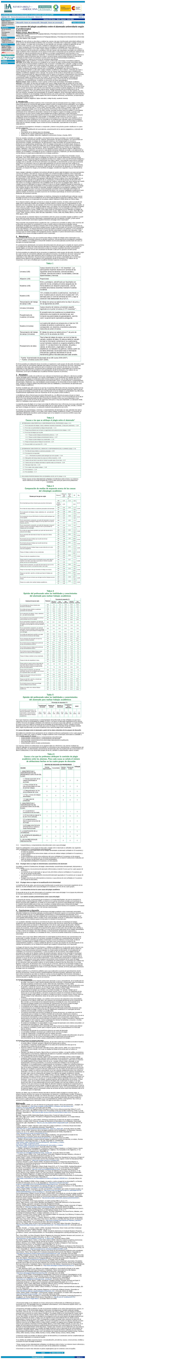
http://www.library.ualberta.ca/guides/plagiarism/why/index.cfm (35, 1291)
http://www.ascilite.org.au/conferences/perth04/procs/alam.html (51, 1112)
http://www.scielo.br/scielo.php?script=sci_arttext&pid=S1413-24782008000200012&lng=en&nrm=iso (42, 1183)
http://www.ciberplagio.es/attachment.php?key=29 (32, 1273)
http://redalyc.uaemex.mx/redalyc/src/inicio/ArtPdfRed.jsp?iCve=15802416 (39, 1187)
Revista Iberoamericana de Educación (22, 17)
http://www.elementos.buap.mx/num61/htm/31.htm (32, 1133)
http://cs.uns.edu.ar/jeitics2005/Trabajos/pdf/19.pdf (52, 1122)
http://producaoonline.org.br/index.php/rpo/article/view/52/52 (60, 1198)
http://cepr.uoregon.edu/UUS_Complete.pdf (45, 1160)
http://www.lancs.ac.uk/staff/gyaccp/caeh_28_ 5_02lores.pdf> (35, 1238)
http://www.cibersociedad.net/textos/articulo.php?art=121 (34, 1137)
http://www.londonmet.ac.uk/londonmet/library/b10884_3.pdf (49, 1249)
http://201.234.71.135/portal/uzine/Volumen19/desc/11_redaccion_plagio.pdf (39, 1128)
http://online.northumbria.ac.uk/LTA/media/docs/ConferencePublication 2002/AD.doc (42, 1178)
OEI (8, 17)
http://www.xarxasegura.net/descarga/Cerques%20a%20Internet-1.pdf (38, 1253)
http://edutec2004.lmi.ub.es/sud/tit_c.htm (29, 1294)
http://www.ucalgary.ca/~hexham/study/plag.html (40, 1207)
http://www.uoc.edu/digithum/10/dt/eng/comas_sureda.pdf (34, 1152)
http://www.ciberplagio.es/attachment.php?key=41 (59, 1265)
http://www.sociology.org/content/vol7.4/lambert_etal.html (63, 1220)
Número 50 (38, 17)
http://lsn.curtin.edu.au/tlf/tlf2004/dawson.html (46, 1169)
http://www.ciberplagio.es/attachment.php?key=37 (32, 1259)
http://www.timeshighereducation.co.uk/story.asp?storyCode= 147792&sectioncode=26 (43, 1225)
